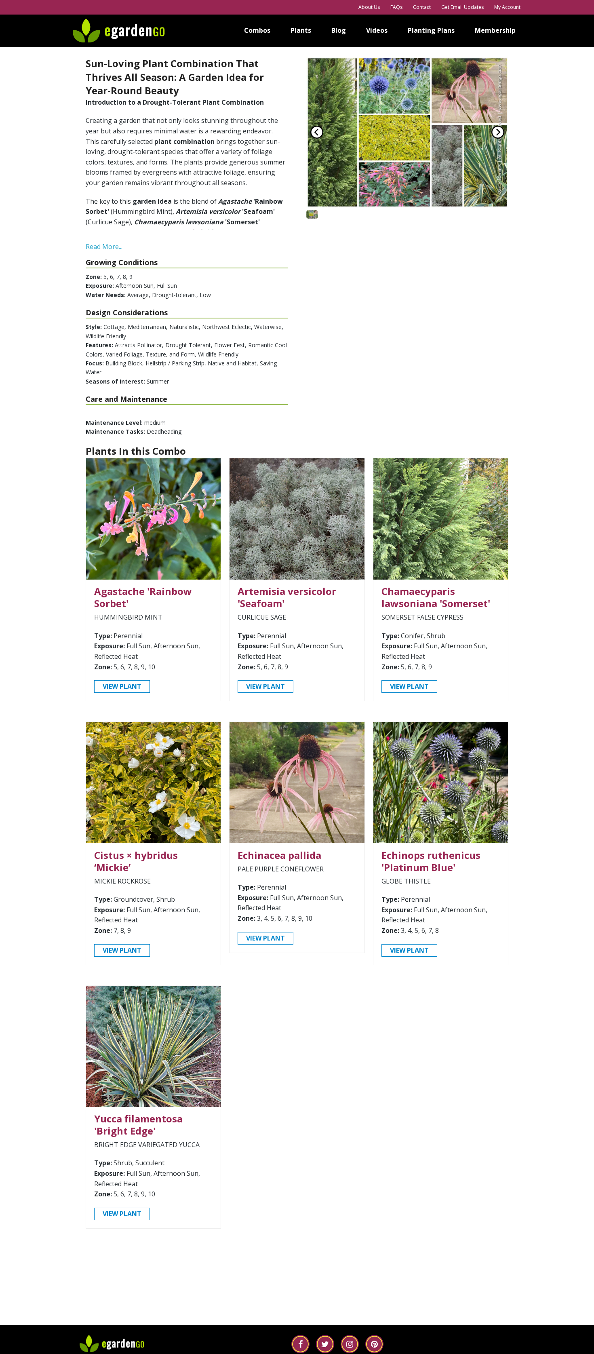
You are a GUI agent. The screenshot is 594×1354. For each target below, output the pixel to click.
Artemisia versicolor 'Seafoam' (287, 597)
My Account (507, 7)
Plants (301, 30)
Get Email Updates (462, 7)
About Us (369, 7)
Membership (495, 30)
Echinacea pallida (279, 855)
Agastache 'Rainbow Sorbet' (143, 597)
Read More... (104, 246)
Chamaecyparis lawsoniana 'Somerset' (435, 597)
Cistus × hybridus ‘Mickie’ (136, 861)
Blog (338, 30)
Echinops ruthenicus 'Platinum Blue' (430, 861)
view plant (122, 686)
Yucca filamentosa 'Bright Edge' (138, 1124)
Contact (422, 7)
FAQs (396, 7)
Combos (257, 30)
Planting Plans (431, 30)
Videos (377, 30)
